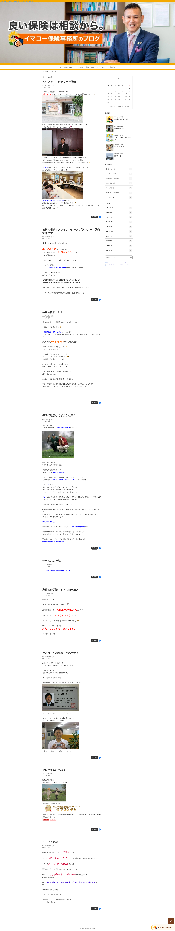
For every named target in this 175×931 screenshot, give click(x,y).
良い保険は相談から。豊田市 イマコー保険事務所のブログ (17, 1)
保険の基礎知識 (118, 184)
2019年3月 (118, 246)
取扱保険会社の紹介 (53, 770)
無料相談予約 (111, 67)
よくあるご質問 (118, 198)
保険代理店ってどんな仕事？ (59, 415)
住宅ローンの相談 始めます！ (60, 653)
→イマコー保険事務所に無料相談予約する (63, 292)
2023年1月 (118, 227)
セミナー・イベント (118, 174)
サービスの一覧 (51, 560)
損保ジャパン (46, 782)
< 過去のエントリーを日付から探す (119, 106)
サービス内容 (79, 67)
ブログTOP (45, 72)
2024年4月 (118, 213)
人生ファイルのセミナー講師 (59, 81)
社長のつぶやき (90, 67)
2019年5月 (118, 241)
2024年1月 (118, 218)
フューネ (51, 91)
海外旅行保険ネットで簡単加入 (60, 589)
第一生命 (45, 814)
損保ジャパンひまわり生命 (51, 803)
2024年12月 (118, 208)
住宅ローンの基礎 (48, 751)
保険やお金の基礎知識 (66, 67)
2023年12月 (118, 222)
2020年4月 (118, 236)
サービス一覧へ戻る (49, 634)
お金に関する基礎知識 (118, 193)
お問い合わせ (101, 67)
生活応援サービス (52, 312)
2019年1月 (118, 251)
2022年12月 (118, 232)
